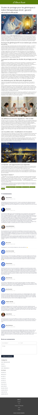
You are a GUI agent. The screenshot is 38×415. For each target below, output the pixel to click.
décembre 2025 (4, 388)
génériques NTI (18, 187)
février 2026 (3, 384)
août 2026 (3, 372)
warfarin (3, 188)
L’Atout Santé (19, 2)
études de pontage (26, 187)
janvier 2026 (4, 386)
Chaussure (3, 366)
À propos (19, 401)
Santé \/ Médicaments (5, 368)
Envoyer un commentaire (7, 356)
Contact (19, 409)
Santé (2, 364)
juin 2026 (3, 376)
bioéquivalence (32, 187)
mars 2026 (3, 382)
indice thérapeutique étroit (11, 187)
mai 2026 (3, 378)
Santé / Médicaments (5, 362)
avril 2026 (3, 380)
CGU (19, 403)
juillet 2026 (3, 374)
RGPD (19, 407)
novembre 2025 (4, 390)
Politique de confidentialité (19, 405)
